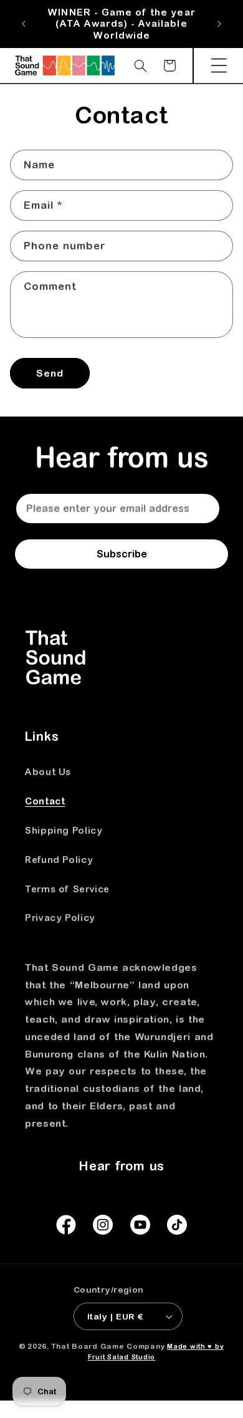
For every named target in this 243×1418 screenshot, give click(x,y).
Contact (45, 801)
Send (50, 373)
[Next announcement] (219, 24)
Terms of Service (67, 889)
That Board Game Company (107, 1346)
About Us (48, 771)
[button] (218, 65)
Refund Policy (59, 859)
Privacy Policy (60, 917)
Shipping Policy (63, 830)
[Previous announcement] (23, 24)
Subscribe (122, 553)
